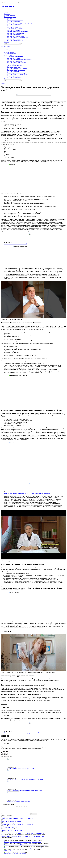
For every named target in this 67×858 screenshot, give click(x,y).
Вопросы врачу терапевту (14, 39)
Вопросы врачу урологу (14, 21)
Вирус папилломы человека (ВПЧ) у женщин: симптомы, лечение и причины (25, 845)
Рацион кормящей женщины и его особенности (20, 768)
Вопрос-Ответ (8, 18)
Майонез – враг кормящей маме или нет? (15, 244)
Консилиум (7, 6)
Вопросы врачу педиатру (14, 30)
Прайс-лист (7, 14)
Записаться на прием (10, 15)
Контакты (6, 42)
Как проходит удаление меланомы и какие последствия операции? (22, 842)
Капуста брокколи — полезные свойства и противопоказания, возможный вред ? (23, 833)
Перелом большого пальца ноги (9, 827)
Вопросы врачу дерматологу (15, 24)
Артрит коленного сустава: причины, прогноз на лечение (17, 824)
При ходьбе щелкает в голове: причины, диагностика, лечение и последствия (22, 836)
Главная (6, 12)
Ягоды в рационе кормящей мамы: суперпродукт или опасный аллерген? (24, 733)
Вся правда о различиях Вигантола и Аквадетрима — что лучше (25, 779)
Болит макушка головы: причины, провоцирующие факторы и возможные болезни (27, 493)
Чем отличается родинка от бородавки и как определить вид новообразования (26, 847)
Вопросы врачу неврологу (14, 28)
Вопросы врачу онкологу (14, 34)
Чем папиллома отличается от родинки (15, 853)
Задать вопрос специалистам (15, 20)
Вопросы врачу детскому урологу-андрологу (19, 23)
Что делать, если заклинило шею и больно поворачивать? (17, 818)
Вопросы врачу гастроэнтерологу (16, 25)
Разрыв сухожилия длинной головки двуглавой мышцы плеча (24, 790)
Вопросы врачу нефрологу (14, 27)
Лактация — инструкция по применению (18, 801)
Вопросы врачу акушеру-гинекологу (17, 31)
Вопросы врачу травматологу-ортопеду (18, 37)
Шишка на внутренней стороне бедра (11, 830)
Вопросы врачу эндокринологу (16, 33)
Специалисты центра (10, 17)
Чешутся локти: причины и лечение (11, 821)
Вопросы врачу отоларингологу (16, 36)
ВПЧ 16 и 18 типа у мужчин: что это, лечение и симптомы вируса (22, 850)
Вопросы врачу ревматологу (15, 40)
